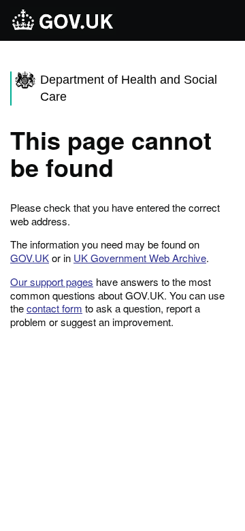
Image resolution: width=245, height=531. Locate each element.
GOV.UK (29, 258)
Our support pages (51, 281)
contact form (54, 308)
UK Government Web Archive (140, 258)
